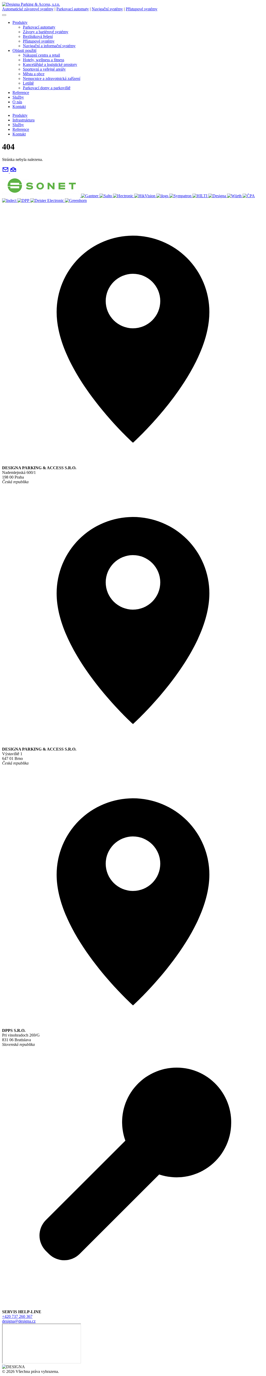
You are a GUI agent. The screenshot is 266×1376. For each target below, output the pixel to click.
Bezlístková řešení (38, 36)
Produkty (20, 22)
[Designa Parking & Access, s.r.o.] (31, 4)
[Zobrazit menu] (4, 15)
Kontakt (19, 106)
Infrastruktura (23, 120)
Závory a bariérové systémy (45, 32)
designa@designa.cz (19, 1321)
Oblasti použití (24, 50)
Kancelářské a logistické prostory (50, 64)
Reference (20, 92)
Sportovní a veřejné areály (44, 69)
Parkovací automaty (72, 9)
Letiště (28, 83)
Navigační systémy (107, 9)
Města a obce (33, 74)
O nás (17, 102)
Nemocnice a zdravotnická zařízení (51, 78)
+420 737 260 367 (17, 1316)
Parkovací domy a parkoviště (46, 88)
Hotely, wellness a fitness (43, 60)
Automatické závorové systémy (28, 9)
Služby (18, 97)
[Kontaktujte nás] (9, 171)
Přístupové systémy (141, 9)
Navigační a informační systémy (49, 46)
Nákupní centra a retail (41, 55)
